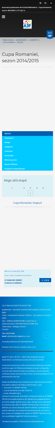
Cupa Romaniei (8, 42)
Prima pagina (8, 40)
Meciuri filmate (11, 164)
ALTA (50, 34)
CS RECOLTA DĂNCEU (13, 283)
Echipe (7, 142)
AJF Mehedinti (21, 40)
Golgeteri (9, 147)
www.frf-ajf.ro (8, 357)
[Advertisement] (27, 103)
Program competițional (15, 168)
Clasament (9, 138)
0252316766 (10, 333)
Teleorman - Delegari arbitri (14, 326)
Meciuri (8, 133)
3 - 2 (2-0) (45, 280)
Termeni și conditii (10, 421)
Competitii (34, 40)
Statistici (9, 151)
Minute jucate (11, 160)
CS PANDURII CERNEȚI (13, 280)
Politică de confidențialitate (32, 421)
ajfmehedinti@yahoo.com (18, 336)
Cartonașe (9, 155)
